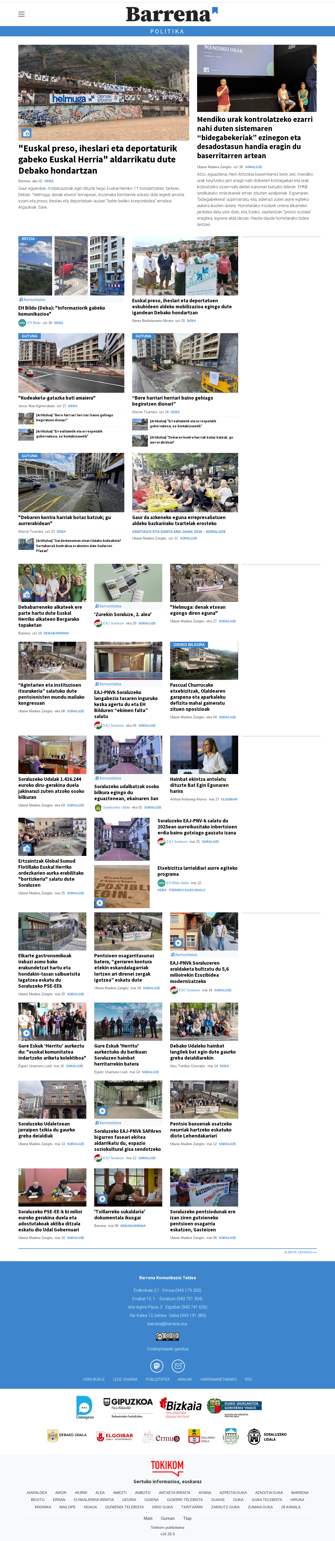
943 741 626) (195, 1307)
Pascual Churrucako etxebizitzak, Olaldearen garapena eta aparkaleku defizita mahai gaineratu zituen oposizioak (198, 697)
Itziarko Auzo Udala (187, 890)
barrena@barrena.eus (167, 1323)
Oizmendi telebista (124, 1507)
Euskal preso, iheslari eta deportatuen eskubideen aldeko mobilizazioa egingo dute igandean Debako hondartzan (182, 306)
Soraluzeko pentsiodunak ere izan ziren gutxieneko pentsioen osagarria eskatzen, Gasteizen (203, 1220)
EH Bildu (34, 323)
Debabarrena (56, 633)
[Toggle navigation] (21, 14)
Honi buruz (94, 1379)
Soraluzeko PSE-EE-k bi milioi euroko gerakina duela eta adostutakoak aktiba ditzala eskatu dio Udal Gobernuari (50, 1220)
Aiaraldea (37, 1493)
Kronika (43, 1507)
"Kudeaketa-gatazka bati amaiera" (57, 398)
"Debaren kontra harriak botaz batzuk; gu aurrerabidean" (64, 520)
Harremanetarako (218, 1379)
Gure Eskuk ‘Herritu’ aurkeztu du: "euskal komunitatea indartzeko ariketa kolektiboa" (52, 1052)
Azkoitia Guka (269, 1493)
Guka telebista (267, 1500)
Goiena (151, 1500)
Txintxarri (192, 1507)
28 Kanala (290, 1507)
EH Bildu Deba (177, 883)
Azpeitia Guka (233, 1493)
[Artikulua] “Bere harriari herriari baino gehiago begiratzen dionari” (74, 417)
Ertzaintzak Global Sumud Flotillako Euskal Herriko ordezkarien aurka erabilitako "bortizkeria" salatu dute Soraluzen (51, 873)
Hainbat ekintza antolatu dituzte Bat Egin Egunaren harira (199, 785)
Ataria (205, 1493)
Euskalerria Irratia (94, 1500)
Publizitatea (158, 1379)
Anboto (142, 1493)
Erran (59, 1500)
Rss (248, 1379)
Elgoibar (229, 799)
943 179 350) (189, 1290)
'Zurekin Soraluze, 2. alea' (123, 614)
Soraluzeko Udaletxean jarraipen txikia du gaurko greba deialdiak (46, 1130)
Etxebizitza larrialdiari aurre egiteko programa (198, 871)
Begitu (37, 1500)
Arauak (185, 1379)
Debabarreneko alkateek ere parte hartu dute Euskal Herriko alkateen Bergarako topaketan (50, 616)
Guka (238, 1500)
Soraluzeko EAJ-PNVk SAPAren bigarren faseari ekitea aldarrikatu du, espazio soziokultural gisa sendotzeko (127, 1140)
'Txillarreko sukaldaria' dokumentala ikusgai (119, 1214)
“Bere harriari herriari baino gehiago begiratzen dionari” (172, 401)
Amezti (120, 1493)
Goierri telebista (185, 1500)
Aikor (60, 1493)
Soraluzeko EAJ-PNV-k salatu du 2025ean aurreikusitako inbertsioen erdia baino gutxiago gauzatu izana (197, 826)
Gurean (168, 1518)
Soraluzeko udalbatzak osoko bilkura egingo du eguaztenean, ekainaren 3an (126, 792)
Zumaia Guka (260, 1507)
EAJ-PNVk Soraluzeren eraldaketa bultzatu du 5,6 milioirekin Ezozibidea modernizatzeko (199, 972)
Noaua (90, 1507)
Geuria (129, 1500)
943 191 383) (193, 1315)
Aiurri (81, 1493)
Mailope (67, 1507)
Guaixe (218, 1500)
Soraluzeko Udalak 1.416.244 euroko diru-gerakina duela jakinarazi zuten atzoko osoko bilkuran (51, 788)
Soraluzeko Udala (116, 807)
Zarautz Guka (225, 1507)
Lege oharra (125, 1379)
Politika (167, 31)
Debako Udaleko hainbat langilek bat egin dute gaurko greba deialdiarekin (203, 1052)
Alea (100, 1493)
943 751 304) (190, 1298)
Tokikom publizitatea (167, 1527)
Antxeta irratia (174, 1493)
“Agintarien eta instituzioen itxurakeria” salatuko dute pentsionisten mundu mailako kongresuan (51, 694)
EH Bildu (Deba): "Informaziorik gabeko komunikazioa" (61, 311)
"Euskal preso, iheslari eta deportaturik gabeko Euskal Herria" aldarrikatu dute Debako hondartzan (97, 159)
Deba (49, 181)
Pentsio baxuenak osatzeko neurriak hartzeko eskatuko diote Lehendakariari (201, 1130)
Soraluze (253, 167)
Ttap (187, 1518)
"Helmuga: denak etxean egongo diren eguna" (198, 610)
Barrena (300, 1493)
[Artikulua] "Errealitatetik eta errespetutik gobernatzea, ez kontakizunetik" (69, 433)
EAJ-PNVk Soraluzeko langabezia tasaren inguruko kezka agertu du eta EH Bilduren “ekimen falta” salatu (126, 704)
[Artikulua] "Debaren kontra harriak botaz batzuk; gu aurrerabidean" (191, 439)
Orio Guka (162, 1507)
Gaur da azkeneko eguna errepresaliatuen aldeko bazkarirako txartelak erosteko (179, 520)
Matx (148, 1518)
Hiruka (297, 1500)
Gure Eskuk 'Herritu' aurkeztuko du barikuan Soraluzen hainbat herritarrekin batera (120, 1055)
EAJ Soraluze (113, 623)
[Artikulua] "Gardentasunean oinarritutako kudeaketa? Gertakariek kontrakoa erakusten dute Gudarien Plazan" (78, 546)
